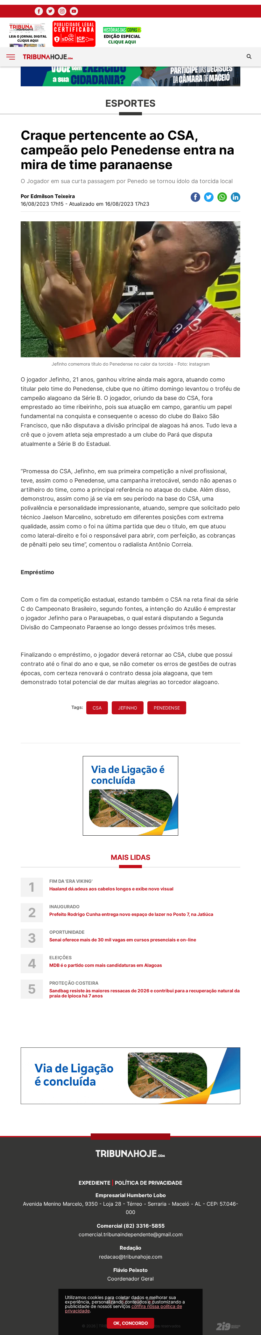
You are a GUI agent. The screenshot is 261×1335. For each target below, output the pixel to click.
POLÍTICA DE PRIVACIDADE (148, 1183)
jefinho (127, 707)
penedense (167, 707)
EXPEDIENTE (94, 1183)
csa (97, 707)
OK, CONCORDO (130, 1323)
